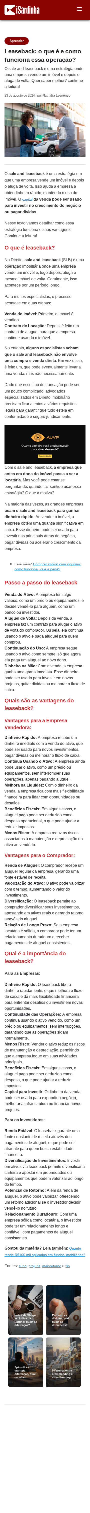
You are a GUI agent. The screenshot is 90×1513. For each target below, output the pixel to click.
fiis (68, 1265)
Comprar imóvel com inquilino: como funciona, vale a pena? (47, 567)
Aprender (17, 40)
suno (22, 1265)
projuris (34, 1265)
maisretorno (51, 1265)
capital (27, 199)
